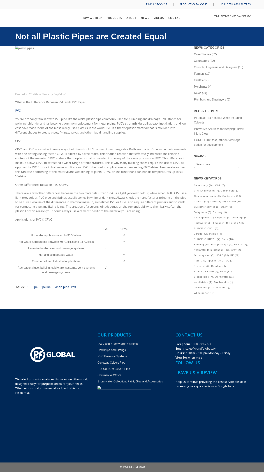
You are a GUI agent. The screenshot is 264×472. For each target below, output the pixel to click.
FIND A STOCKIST (156, 4)
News (45, 94)
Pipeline (45, 287)
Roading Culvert (206, 271)
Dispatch (223, 217)
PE (28, 287)
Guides (198, 80)
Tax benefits (223, 282)
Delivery (220, 212)
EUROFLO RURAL (207, 239)
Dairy (226, 206)
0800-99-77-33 (202, 344)
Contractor (231, 196)
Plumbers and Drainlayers (210, 99)
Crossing (218, 201)
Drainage (240, 217)
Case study (204, 185)
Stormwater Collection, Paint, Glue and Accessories (130, 381)
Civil (220, 185)
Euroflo (237, 223)
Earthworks (203, 223)
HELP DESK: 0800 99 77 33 (235, 4)
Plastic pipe (60, 287)
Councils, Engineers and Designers (215, 67)
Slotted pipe (203, 276)
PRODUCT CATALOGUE (193, 4)
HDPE (222, 255)
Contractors (201, 60)
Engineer (220, 223)
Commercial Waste (109, 375)
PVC (18, 111)
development (204, 217)
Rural (226, 271)
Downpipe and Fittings (112, 350)
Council (201, 201)
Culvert (234, 201)
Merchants (200, 86)
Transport (221, 287)
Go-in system (204, 255)
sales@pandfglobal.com (201, 349)
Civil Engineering (206, 190)
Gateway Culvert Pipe (111, 362)
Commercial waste (207, 196)
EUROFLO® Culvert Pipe (114, 368)
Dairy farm (202, 212)
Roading (218, 266)
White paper (204, 293)
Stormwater (224, 276)
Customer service (207, 206)
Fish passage (221, 244)
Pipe (34, 287)
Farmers (199, 73)
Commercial (230, 190)
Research (202, 266)
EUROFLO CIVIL (206, 228)
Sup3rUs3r (61, 94)
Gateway (233, 250)
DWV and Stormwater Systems (118, 343)
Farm (228, 239)
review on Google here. (219, 386)
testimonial (203, 287)
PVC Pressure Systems (113, 356)
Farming (202, 244)
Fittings (240, 244)
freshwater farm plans (209, 250)
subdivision (203, 282)
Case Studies (202, 54)
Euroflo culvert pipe (209, 233)
